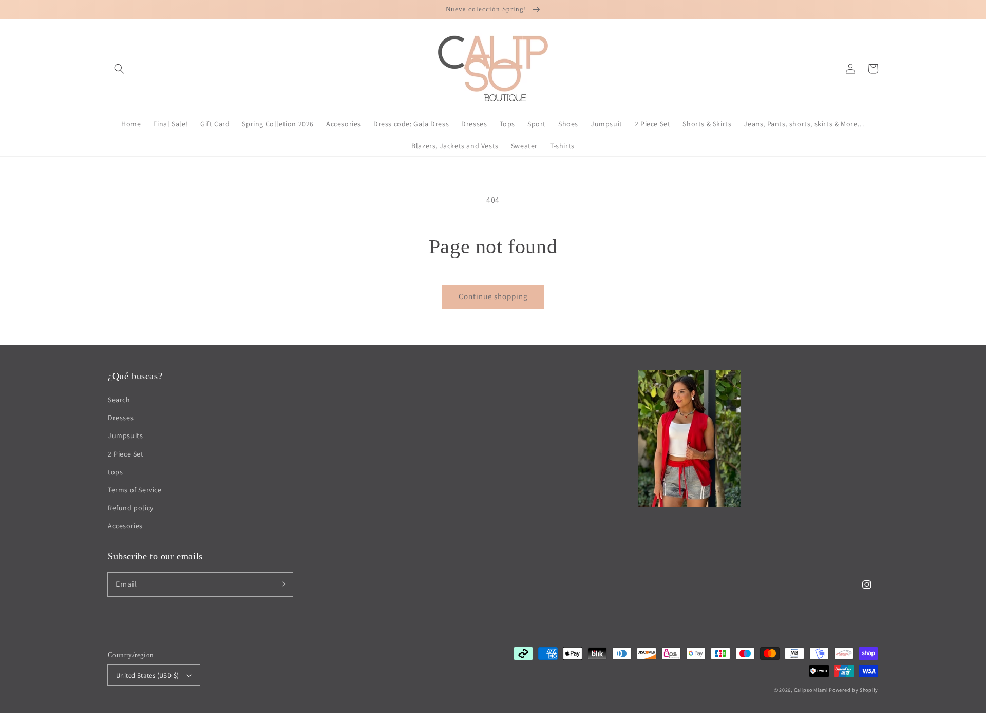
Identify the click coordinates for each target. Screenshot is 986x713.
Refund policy (131, 507)
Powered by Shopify (853, 690)
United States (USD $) (147, 675)
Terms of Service (135, 489)
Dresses (121, 417)
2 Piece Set (126, 454)
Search (119, 399)
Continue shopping (493, 296)
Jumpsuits (125, 435)
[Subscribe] (281, 584)
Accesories (125, 525)
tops (115, 472)
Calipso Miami (811, 690)
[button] (119, 68)
